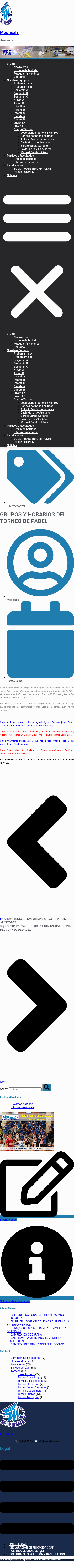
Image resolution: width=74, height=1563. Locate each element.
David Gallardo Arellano (35, 142)
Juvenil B (19, 126)
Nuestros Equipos (18, 80)
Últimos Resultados (26, 162)
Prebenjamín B (23, 86)
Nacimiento (21, 67)
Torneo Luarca (26, 1394)
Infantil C (19, 113)
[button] (37, 254)
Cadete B (19, 119)
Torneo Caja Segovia (30, 1380)
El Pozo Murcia (20, 1361)
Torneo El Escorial (28, 1384)
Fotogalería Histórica (27, 73)
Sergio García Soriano (34, 145)
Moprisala (9, 32)
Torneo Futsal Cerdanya (32, 1387)
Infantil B (19, 109)
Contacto (19, 77)
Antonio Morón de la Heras (37, 139)
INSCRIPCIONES (24, 172)
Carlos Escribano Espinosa (37, 136)
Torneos (15, 1371)
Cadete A (19, 116)
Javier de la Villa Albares (36, 149)
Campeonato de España (25, 1358)
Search (4, 1089)
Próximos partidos (25, 159)
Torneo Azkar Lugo (29, 1377)
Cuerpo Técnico (23, 129)
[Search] (46, 1087)
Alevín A (19, 99)
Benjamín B (21, 93)
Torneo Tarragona (28, 1397)
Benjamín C (21, 96)
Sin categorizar (16, 506)
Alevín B (19, 103)
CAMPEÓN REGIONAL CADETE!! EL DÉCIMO (37, 1344)
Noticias (12, 175)
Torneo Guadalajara (30, 1390)
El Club (11, 63)
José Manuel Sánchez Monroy (39, 132)
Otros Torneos (26, 1374)
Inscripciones (15, 165)
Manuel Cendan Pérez (34, 152)
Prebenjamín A (23, 83)
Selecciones (18, 1364)
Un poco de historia (26, 70)
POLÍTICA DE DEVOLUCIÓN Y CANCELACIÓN (37, 1554)
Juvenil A (19, 122)
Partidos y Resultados (20, 155)
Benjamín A (21, 90)
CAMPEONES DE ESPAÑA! (27, 1334)
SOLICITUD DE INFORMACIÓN (32, 168)
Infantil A (19, 106)
